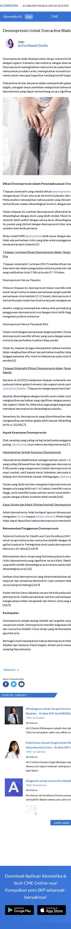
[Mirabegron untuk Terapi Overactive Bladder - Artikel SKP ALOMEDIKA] (14, 723)
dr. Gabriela (39, 751)
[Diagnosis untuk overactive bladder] (14, 795)
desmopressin (61, 191)
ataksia (64, 476)
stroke (21, 516)
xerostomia (19, 444)
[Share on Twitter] (14, 684)
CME (54, 16)
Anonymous (39, 785)
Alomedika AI (12, 16)
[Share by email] (22, 684)
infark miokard (45, 516)
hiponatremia (33, 236)
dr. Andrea (38, 717)
